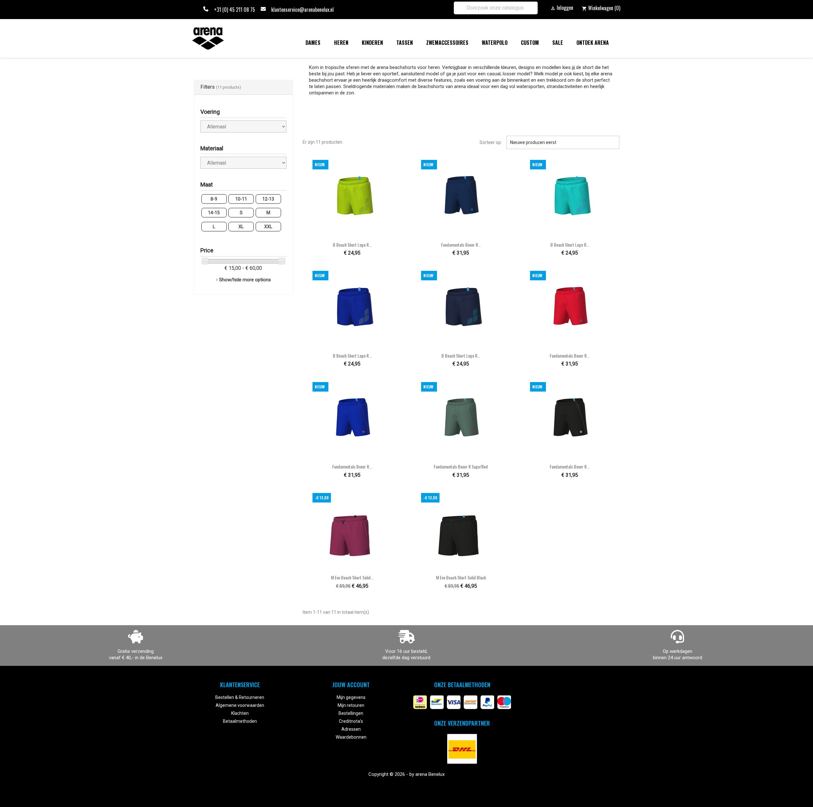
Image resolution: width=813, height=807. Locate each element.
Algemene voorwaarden (240, 705)
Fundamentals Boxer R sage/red (461, 466)
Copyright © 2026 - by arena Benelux (406, 774)
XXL (268, 226)
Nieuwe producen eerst (563, 142)
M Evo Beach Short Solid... (352, 577)
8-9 (214, 199)
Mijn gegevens (351, 697)
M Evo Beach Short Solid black (461, 577)
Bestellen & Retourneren (239, 697)
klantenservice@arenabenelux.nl (302, 9)
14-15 (214, 212)
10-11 (241, 199)
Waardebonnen (351, 737)
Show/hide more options (245, 280)
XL (241, 226)
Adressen (351, 729)
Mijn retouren (351, 705)
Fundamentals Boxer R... (461, 244)
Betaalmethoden (240, 721)
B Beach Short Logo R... (352, 244)
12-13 (268, 199)
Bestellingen (351, 713)
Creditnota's (351, 721)
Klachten (240, 713)
